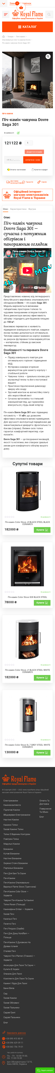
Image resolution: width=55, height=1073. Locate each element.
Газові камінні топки (13, 829)
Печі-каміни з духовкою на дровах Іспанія (17, 944)
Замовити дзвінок (16, 1033)
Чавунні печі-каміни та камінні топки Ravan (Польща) (19, 902)
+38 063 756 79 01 (14, 1047)
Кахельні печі (10, 919)
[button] (48, 56)
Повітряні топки (11, 839)
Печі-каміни (9, 878)
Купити (40, 530)
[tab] (5, 209)
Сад (5, 993)
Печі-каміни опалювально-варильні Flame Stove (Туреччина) (20, 884)
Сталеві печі (10, 951)
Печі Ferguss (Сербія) (14, 928)
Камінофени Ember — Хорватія (18, 909)
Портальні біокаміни (13, 868)
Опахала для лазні (13, 974)
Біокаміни (8, 849)
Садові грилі (9, 1012)
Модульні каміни (12, 844)
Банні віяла (9, 988)
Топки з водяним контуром (17, 834)
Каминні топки (11, 825)
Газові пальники (11, 1007)
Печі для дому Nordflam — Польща (16, 935)
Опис (5, 209)
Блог (6, 1022)
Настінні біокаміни (12, 858)
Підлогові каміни (12, 810)
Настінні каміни (11, 819)
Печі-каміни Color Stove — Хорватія (16, 893)
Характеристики (18, 209)
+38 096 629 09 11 (14, 1042)
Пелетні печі (10, 924)
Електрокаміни (11, 800)
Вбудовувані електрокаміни (17, 815)
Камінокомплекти (12, 805)
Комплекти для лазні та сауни (19, 978)
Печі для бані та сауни (15, 873)
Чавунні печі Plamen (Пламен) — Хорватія (19, 958)
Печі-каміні (7, 114)
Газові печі (9, 914)
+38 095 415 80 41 (14, 1038)
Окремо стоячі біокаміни (16, 863)
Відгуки (32, 209)
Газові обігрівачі (11, 1003)
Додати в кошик (34, 152)
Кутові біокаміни (11, 853)
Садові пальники (12, 1017)
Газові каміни (10, 998)
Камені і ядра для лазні (15, 983)
